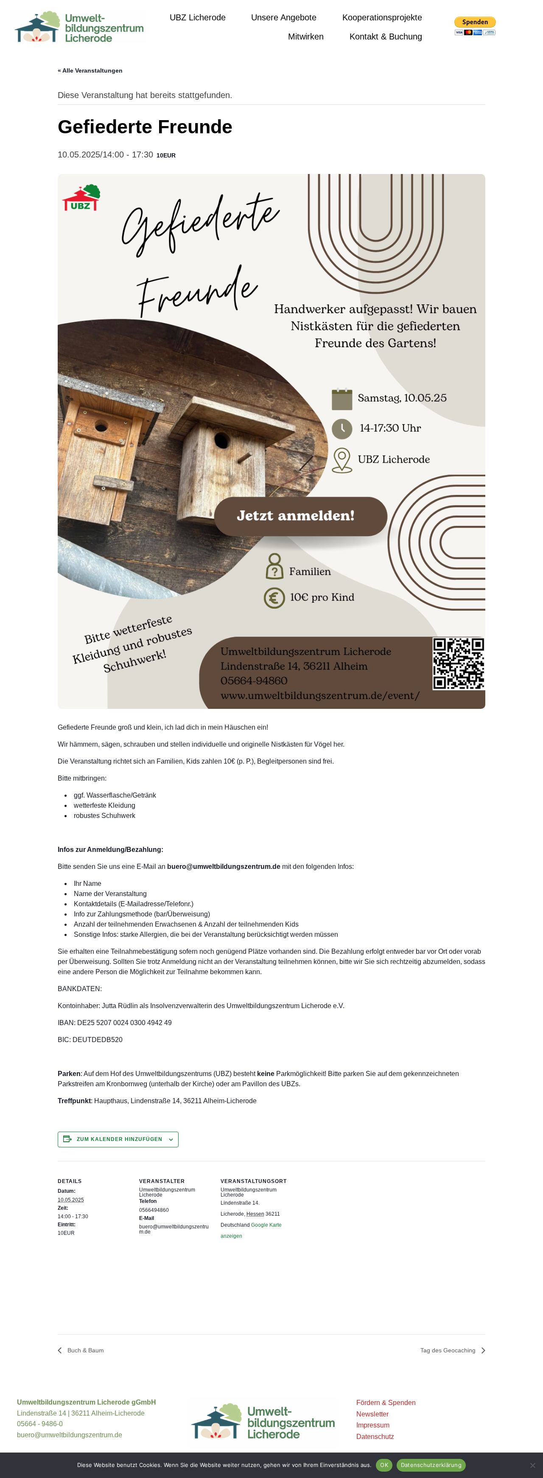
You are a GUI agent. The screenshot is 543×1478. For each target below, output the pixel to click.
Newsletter (372, 1414)
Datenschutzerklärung (431, 1464)
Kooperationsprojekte (382, 17)
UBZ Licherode (198, 17)
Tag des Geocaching (448, 1350)
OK (384, 1464)
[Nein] (532, 1465)
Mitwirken (306, 36)
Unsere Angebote (283, 17)
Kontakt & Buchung (386, 36)
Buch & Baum (85, 1350)
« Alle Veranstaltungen (90, 70)
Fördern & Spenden (386, 1402)
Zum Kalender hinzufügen (119, 1139)
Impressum (372, 1425)
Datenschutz (375, 1436)
